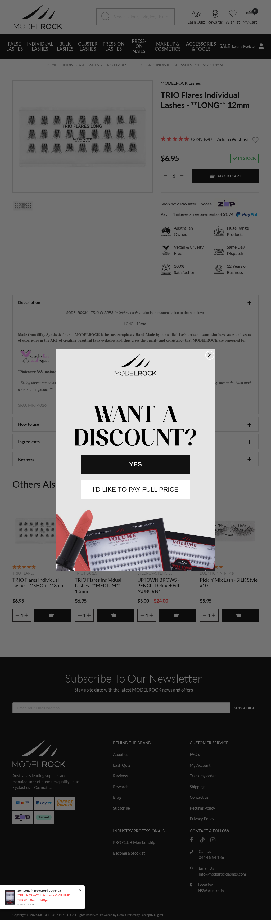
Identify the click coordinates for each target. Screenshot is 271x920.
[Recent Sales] (11, 897)
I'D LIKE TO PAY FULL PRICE (135, 489)
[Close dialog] (210, 355)
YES (135, 464)
